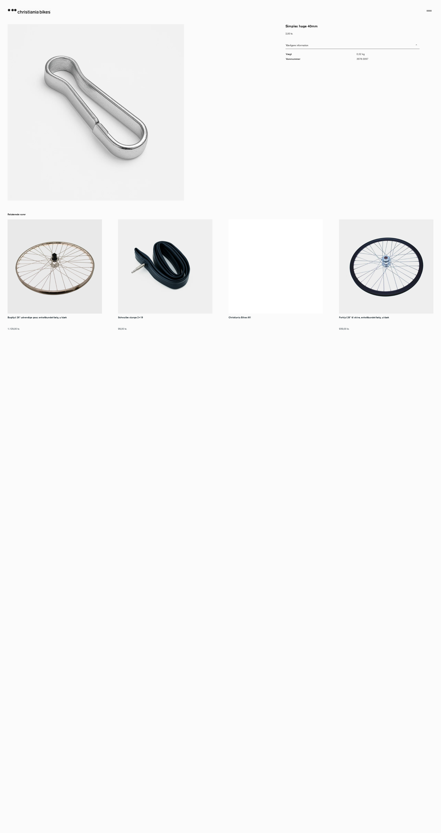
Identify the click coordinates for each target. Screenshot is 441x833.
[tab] (352, 45)
